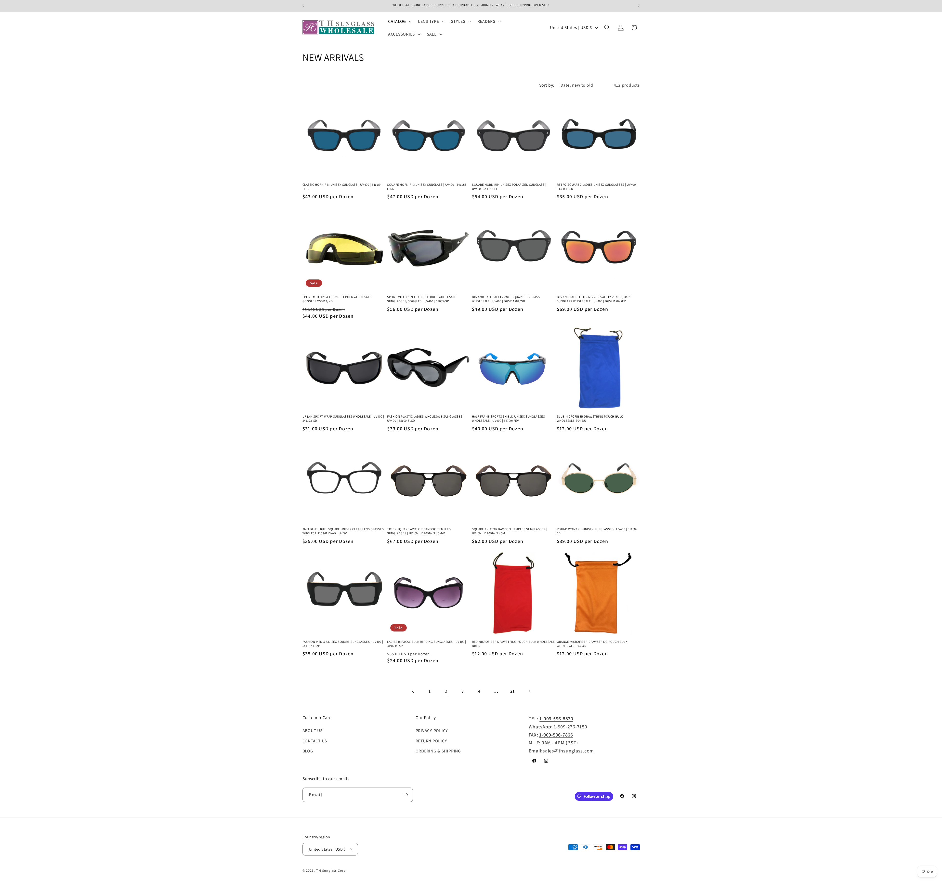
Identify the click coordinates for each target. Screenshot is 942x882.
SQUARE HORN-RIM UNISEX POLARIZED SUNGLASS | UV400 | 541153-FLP (509, 187)
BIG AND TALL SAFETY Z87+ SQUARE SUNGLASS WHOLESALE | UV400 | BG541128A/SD (506, 299)
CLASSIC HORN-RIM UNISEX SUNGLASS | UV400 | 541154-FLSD (342, 187)
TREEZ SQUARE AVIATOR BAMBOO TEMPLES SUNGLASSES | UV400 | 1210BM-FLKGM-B (419, 531)
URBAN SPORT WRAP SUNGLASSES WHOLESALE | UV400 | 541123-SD (343, 419)
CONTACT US (314, 741)
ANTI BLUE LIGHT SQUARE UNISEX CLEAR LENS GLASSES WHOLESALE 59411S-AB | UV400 (343, 531)
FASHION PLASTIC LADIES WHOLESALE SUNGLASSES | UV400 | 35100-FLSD (425, 419)
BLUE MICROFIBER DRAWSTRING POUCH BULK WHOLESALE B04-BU (590, 419)
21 (512, 691)
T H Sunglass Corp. (331, 870)
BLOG (307, 751)
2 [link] (446, 691)
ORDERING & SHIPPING (438, 751)
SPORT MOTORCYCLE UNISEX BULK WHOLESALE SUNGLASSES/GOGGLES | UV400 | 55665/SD (421, 299)
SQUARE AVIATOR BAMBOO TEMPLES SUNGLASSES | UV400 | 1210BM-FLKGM (509, 531)
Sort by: (546, 85)
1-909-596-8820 (556, 718)
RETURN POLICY (431, 741)
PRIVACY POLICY (432, 730)
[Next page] (529, 691)
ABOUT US (312, 730)
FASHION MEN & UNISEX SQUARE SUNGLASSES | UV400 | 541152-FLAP (342, 644)
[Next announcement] (638, 6)
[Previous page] (413, 691)
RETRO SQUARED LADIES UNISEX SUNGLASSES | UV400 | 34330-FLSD (597, 187)
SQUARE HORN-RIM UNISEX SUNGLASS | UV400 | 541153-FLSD (427, 187)
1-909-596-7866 (556, 735)
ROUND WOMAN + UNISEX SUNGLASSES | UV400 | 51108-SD (597, 531)
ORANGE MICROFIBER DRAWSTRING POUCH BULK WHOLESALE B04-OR (592, 644)
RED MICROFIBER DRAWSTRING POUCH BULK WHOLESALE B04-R (513, 644)
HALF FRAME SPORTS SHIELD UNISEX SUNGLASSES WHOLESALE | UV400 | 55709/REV (508, 419)
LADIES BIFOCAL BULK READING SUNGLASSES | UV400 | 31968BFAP (426, 644)
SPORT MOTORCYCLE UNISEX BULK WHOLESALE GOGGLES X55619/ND (337, 299)
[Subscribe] (406, 795)
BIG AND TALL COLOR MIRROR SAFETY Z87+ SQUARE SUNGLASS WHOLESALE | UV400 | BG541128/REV (594, 299)
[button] (399, 21)
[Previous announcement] (303, 6)
